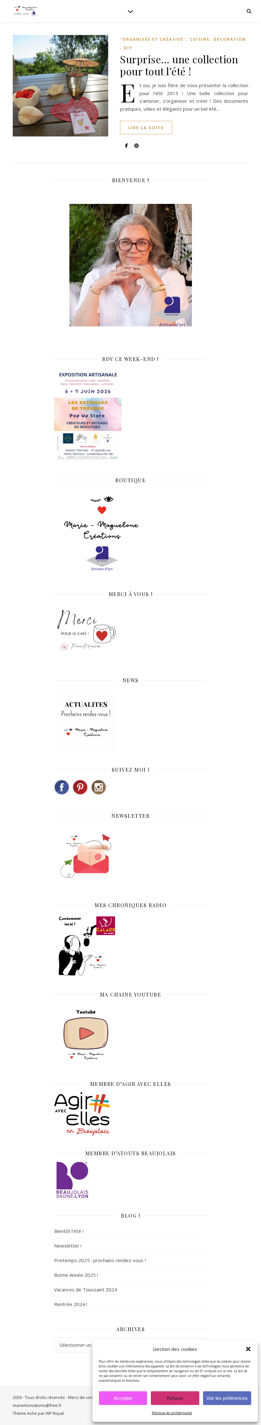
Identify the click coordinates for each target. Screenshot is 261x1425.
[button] (248, 1349)
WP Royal (55, 1413)
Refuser (175, 1398)
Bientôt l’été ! (68, 1231)
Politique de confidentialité (172, 1413)
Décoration (230, 39)
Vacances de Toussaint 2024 (85, 1289)
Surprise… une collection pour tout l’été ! (179, 65)
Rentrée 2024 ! (70, 1304)
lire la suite (146, 127)
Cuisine (200, 39)
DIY (128, 48)
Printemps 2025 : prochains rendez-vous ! (100, 1260)
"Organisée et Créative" (153, 39)
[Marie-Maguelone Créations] (25, 11)
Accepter (123, 1398)
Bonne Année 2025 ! (76, 1275)
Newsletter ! (67, 1245)
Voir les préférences (227, 1398)
